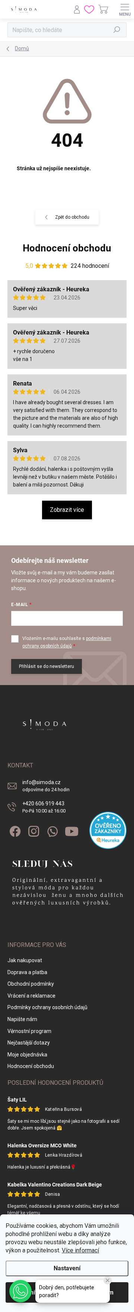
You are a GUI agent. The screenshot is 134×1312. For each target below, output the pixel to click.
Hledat (117, 29)
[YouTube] (71, 830)
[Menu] (124, 9)
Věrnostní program (29, 1031)
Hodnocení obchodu (67, 248)
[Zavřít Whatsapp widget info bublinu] (107, 1280)
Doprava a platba (27, 972)
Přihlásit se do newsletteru (46, 666)
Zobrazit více (67, 509)
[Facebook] (13, 830)
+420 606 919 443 (44, 807)
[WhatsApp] (51, 830)
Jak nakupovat (24, 960)
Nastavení (67, 1268)
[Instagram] (32, 830)
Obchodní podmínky (30, 984)
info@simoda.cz (46, 785)
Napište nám (22, 1019)
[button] (20, 1291)
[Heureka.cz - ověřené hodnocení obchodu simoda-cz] (108, 830)
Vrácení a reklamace (31, 996)
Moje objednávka (27, 1055)
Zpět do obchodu (72, 217)
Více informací (80, 1250)
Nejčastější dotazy (28, 1043)
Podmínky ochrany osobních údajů (47, 1007)
